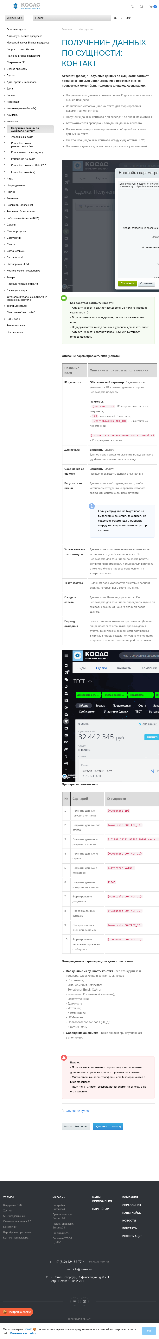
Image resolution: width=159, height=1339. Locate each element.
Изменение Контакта (23, 158)
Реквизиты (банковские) (21, 211)
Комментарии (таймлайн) (21, 108)
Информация (132, 1236)
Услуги (8, 1197)
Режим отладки (16, 325)
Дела (10, 88)
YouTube (84, 1301)
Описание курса (16, 29)
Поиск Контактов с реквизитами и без (22, 145)
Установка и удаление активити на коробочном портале (27, 298)
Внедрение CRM (12, 1205)
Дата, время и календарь (21, 82)
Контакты (12, 121)
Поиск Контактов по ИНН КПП (28, 165)
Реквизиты (13, 198)
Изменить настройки (23, 1333)
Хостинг (7, 1210)
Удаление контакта (22, 136)
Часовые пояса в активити (22, 283)
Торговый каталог (17, 305)
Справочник (131, 1205)
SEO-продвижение (14, 1216)
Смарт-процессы (16, 231)
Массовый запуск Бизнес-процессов (28, 42)
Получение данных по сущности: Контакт (25, 129)
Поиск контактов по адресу (27, 152)
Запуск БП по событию (20, 49)
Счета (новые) (15, 257)
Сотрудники (14, 237)
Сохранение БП (16, 62)
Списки (11, 244)
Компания (130, 1197)
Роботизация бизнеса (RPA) (23, 218)
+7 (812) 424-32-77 (68, 1261)
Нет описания (15, 332)
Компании (12, 114)
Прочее (11, 191)
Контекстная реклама (15, 1237)
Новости (129, 1220)
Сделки (11, 224)
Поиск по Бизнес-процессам (23, 55)
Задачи (11, 95)
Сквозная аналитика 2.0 (17, 1221)
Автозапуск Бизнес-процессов (24, 36)
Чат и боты (13, 319)
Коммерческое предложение (23, 270)
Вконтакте (74, 1301)
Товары (11, 277)
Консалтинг (9, 1226)
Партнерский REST (18, 264)
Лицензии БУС (61, 1233)
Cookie (28, 1329)
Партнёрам (100, 1209)
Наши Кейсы (132, 1212)
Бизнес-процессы (17, 68)
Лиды (10, 178)
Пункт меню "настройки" (21, 312)
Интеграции (13, 101)
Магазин (59, 1197)
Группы (11, 75)
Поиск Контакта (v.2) (23, 172)
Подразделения (16, 185)
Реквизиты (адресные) (20, 204)
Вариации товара (17, 290)
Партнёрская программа (17, 1232)
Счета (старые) (15, 250)
